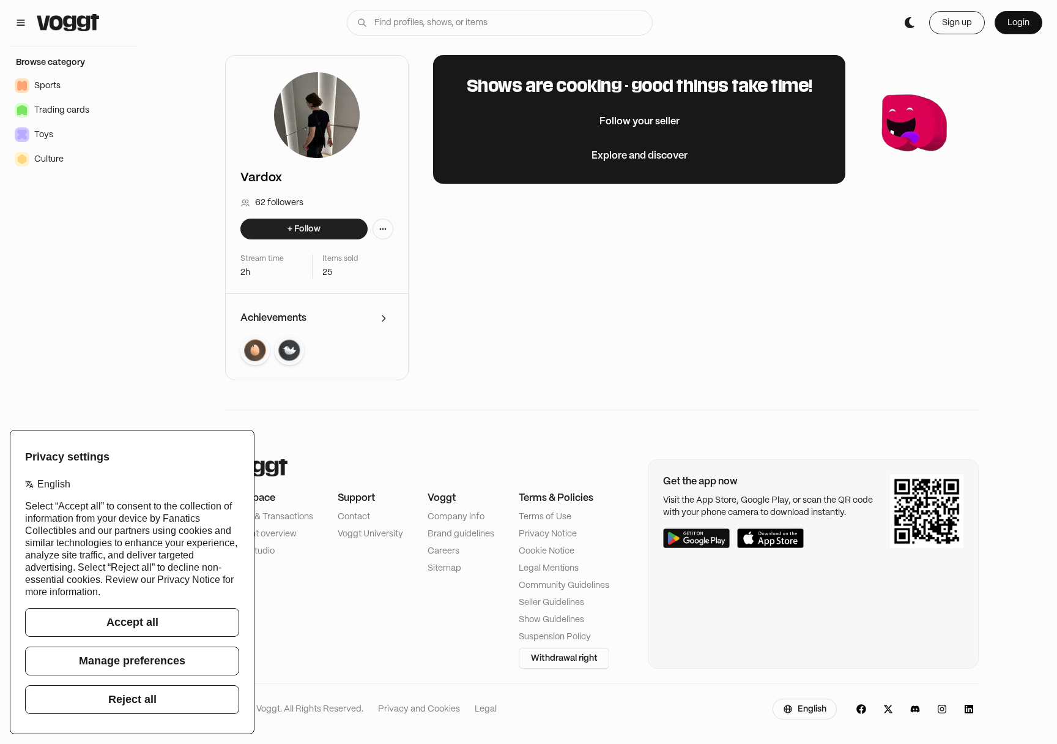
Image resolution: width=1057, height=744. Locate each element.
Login (1018, 22)
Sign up (957, 22)
